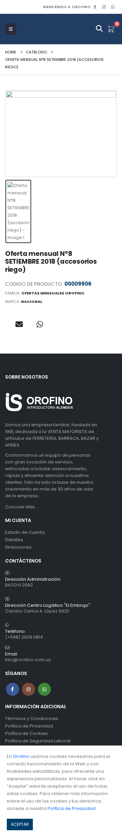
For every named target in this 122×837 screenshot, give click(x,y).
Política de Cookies (26, 733)
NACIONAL (31, 301)
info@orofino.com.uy (28, 659)
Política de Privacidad (29, 726)
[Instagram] (104, 7)
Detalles (14, 539)
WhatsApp (113, 7)
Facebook (12, 689)
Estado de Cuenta (25, 532)
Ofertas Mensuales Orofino (52, 293)
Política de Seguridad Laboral (37, 741)
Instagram (28, 689)
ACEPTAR (20, 824)
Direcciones (18, 547)
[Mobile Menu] (10, 29)
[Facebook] (95, 7)
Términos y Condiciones (31, 718)
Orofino (21, 756)
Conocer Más (20, 507)
